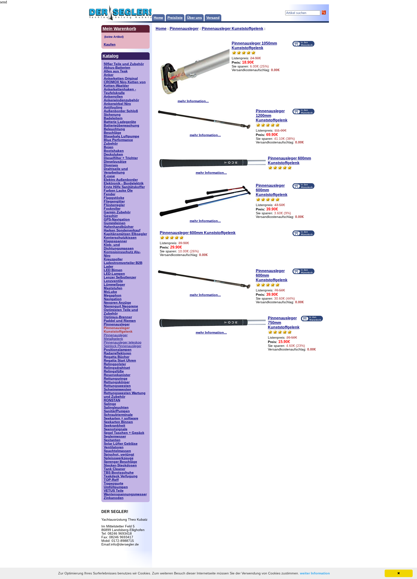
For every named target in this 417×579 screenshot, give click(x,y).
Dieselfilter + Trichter (121, 158)
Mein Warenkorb (119, 28)
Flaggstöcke (114, 198)
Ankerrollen (113, 96)
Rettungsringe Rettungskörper (117, 380)
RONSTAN (112, 400)
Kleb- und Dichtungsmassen (119, 246)
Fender (109, 194)
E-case (109, 176)
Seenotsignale (115, 429)
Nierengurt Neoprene (121, 306)
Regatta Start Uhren (120, 360)
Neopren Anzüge (117, 302)
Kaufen (110, 44)
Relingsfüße (114, 371)
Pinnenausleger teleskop (122, 342)
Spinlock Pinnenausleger (122, 346)
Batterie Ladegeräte (120, 122)
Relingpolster (115, 364)
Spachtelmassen (117, 451)
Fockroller (112, 208)
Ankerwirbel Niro (117, 104)
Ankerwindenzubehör (121, 100)
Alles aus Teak (116, 71)
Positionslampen (118, 349)
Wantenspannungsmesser (125, 494)
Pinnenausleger (117, 324)
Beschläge (112, 133)
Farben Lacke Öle (118, 190)
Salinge (110, 404)
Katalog (110, 56)
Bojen (108, 147)
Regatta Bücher (116, 357)
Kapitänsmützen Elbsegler (125, 234)
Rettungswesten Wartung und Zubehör (125, 394)
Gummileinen (114, 223)
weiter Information (315, 573)
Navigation (113, 299)
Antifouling (113, 107)
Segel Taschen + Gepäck (124, 433)
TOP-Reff (111, 480)
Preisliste (175, 18)
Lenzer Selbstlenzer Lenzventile (120, 279)
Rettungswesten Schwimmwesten (117, 387)
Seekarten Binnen (118, 422)
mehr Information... (193, 101)
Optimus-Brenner (118, 317)
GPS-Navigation (117, 219)
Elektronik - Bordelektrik (124, 183)
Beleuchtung (114, 129)
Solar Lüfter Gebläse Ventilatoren (121, 445)
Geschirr (111, 216)
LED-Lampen (114, 274)
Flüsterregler (114, 205)
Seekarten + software (121, 418)
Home (158, 18)
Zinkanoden (114, 498)
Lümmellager (114, 284)
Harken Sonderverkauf (122, 230)
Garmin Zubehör (117, 212)
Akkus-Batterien (117, 67)
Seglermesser (115, 436)
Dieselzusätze (115, 161)
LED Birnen (113, 270)
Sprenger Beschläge (120, 462)
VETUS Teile (114, 490)
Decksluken (113, 154)
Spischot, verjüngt (119, 454)
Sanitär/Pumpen (117, 411)
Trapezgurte (113, 483)
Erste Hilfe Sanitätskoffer (124, 187)
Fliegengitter (114, 201)
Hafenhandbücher (118, 227)
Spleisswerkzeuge (118, 458)
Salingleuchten (116, 407)
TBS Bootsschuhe (119, 472)
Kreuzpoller (113, 259)
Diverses (111, 165)
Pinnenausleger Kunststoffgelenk (232, 28)
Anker (108, 75)
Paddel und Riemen (120, 321)
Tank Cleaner (114, 469)
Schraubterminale (118, 415)
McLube (110, 292)
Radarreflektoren (117, 353)
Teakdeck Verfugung (121, 476)
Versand (213, 18)
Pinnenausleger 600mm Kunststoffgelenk (289, 160)
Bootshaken (114, 151)
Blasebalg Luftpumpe (121, 136)
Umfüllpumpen (116, 487)
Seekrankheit (114, 425)
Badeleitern (113, 118)
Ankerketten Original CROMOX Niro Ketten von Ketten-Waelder (125, 82)
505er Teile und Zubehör (124, 64)
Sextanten (112, 440)
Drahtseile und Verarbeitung (116, 170)
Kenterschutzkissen (120, 237)
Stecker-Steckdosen (120, 465)
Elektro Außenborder (121, 180)
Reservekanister (117, 375)
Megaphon (112, 295)
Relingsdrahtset (117, 368)
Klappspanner (115, 241)
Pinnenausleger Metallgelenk (116, 337)
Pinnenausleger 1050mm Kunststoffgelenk (254, 45)
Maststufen (113, 288)
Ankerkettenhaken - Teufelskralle (120, 91)
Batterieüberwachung (121, 125)
